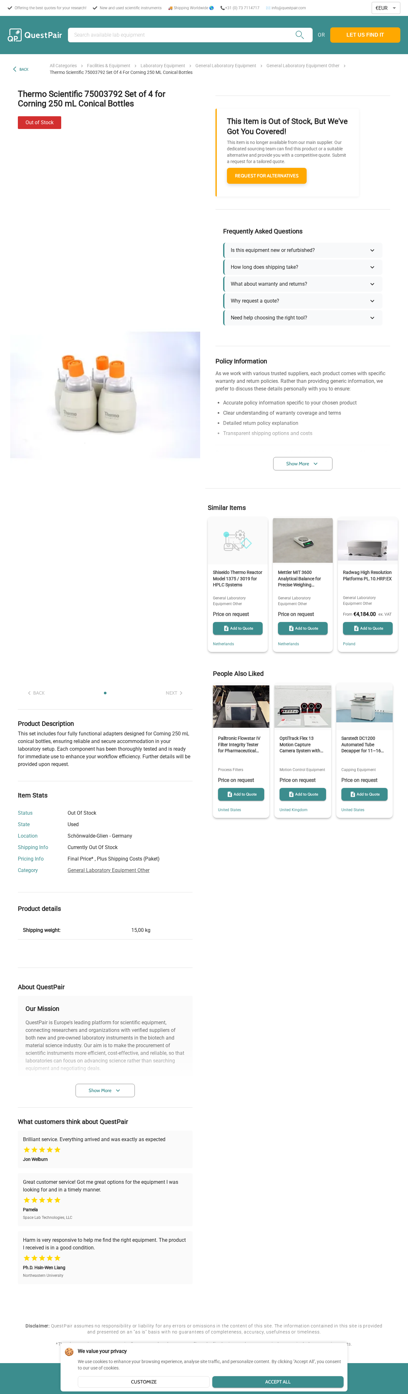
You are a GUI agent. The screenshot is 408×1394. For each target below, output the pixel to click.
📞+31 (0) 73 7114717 (239, 8)
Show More (100, 1090)
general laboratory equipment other (302, 65)
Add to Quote (241, 628)
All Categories (63, 65)
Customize (144, 1382)
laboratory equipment (163, 65)
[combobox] (386, 8)
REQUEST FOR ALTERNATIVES (267, 176)
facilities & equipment (108, 65)
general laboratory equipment (225, 65)
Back (23, 69)
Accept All (278, 1382)
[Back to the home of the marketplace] (35, 35)
